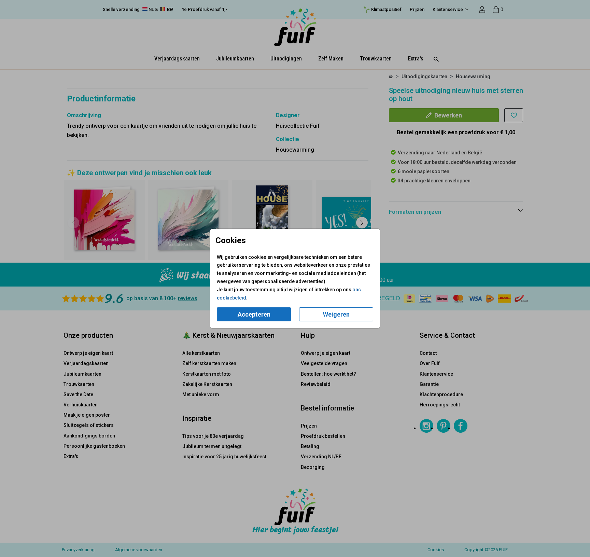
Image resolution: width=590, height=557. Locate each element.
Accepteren (254, 314)
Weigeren (336, 314)
